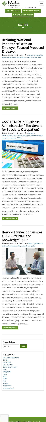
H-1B (4, 369)
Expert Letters (8, 365)
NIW (36, 57)
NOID (4, 376)
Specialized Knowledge (34, 135)
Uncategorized (8, 388)
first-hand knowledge (9, 246)
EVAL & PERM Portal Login (23, 15)
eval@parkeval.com (17, 8)
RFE (39, 57)
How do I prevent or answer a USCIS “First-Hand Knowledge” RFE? (22, 236)
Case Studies (17, 135)
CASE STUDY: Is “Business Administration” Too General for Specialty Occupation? (22, 125)
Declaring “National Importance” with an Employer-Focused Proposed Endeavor (23, 46)
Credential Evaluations (11, 358)
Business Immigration (36, 55)
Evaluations (7, 362)
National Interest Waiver (25, 57)
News (5, 374)
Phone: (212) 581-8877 (31, 8)
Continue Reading (9, 108)
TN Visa (5, 383)
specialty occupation (9, 138)
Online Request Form (31, 11)
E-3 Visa (5, 360)
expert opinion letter (9, 57)
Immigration (7, 372)
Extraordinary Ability (10, 367)
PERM (5, 379)
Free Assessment (13, 11)
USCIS (19, 138)
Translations (7, 386)
